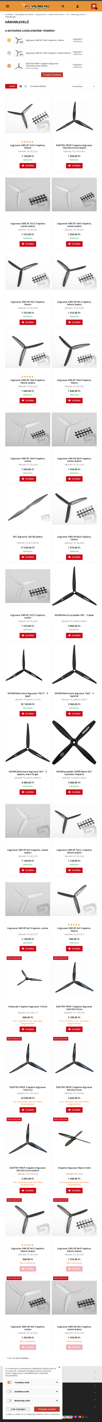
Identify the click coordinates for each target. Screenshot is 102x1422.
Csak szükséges (18, 1409)
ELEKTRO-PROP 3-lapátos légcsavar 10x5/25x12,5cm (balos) (42, 64)
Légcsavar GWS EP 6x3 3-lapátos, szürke (27, 928)
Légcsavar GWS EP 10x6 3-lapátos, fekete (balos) (48, 53)
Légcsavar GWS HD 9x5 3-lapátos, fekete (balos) (74, 303)
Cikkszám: (22, 151)
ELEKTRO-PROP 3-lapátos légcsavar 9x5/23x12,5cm (74, 1088)
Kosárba (28, 165)
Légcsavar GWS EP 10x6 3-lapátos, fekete (45, 40)
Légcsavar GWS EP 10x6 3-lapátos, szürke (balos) (74, 225)
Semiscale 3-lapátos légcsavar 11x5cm (27, 1006)
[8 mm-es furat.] (19, 66)
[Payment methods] (75, 1417)
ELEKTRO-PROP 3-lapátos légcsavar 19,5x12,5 (28, 1088)
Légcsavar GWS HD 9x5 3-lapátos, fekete (28, 303)
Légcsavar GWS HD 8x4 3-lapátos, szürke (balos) (74, 460)
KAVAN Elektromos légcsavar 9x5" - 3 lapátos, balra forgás (28, 773)
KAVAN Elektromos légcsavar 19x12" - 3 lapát (28, 694)
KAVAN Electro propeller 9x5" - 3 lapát (74, 615)
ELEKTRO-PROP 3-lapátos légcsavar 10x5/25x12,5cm (74, 1008)
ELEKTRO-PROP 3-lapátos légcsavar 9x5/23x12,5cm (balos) (28, 1169)
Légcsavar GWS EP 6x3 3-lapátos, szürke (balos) (27, 851)
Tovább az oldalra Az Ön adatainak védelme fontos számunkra (33, 1414)
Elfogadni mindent (47, 1409)
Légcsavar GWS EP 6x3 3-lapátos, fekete (74, 929)
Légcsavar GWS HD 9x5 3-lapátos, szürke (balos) (74, 1328)
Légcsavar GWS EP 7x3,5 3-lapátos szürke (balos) (27, 225)
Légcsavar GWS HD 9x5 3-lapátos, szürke (28, 1328)
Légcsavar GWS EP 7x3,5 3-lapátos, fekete (27, 146)
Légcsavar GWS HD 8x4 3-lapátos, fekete (74, 538)
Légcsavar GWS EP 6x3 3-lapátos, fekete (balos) (27, 1250)
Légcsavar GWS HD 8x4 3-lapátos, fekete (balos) (74, 1250)
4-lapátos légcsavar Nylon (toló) (74, 1167)
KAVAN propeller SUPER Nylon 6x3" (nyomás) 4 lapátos (74, 773)
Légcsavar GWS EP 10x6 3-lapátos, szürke (27, 460)
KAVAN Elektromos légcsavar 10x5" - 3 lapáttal (74, 694)
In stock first (83, 86)
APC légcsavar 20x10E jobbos (28, 536)
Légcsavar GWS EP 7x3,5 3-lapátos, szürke (27, 616)
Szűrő (12, 86)
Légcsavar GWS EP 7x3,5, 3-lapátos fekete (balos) (74, 851)
